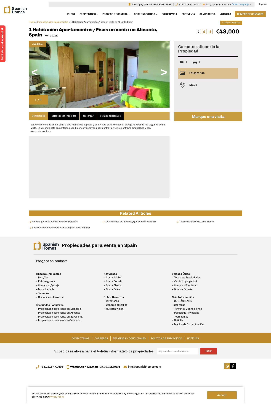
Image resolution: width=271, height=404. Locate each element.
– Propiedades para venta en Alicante (58, 312)
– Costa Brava (112, 289)
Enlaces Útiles (181, 273)
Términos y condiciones (129, 338)
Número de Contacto (250, 14)
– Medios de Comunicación (188, 324)
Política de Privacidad (166, 338)
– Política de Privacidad (185, 312)
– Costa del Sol (112, 277)
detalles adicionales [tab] (110, 116)
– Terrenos (42, 293)
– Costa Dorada (113, 281)
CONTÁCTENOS (80, 338)
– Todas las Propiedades (186, 277)
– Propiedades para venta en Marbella (58, 308)
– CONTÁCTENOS (182, 300)
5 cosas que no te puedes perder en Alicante (55, 221)
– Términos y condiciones (187, 308)
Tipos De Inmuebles (48, 273)
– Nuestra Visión (114, 308)
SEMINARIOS (207, 14)
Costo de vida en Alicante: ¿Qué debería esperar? (131, 221)
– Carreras (178, 304)
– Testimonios (180, 316)
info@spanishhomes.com (144, 367)
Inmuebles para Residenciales (52, 22)
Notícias (225, 14)
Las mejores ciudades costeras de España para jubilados (61, 227)
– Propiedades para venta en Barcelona (59, 316)
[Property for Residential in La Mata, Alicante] (99, 74)
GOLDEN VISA (169, 14)
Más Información (183, 297)
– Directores (111, 300)
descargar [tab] (88, 116)
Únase (208, 351)
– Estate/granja (45, 281)
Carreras (101, 338)
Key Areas (110, 273)
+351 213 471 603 (51, 367)
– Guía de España (182, 289)
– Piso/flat (42, 277)
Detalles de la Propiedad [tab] (63, 116)
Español (263, 4)
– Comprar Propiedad (184, 285)
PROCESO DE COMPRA (115, 14)
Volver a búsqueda (231, 23)
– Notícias (178, 320)
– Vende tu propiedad (184, 281)
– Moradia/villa (45, 289)
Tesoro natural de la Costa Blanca (197, 221)
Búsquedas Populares (50, 305)
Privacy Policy (56, 397)
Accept (221, 395)
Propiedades (88, 14)
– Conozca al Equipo (115, 304)
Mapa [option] (193, 84)
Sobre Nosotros (145, 14)
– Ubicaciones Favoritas (50, 297)
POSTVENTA (188, 14)
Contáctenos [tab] (38, 116)
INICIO (71, 14)
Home (32, 22)
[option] (99, 74)
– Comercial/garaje (47, 285)
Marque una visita (208, 116)
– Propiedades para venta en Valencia (58, 320)
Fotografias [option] (197, 73)
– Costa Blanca (113, 285)
